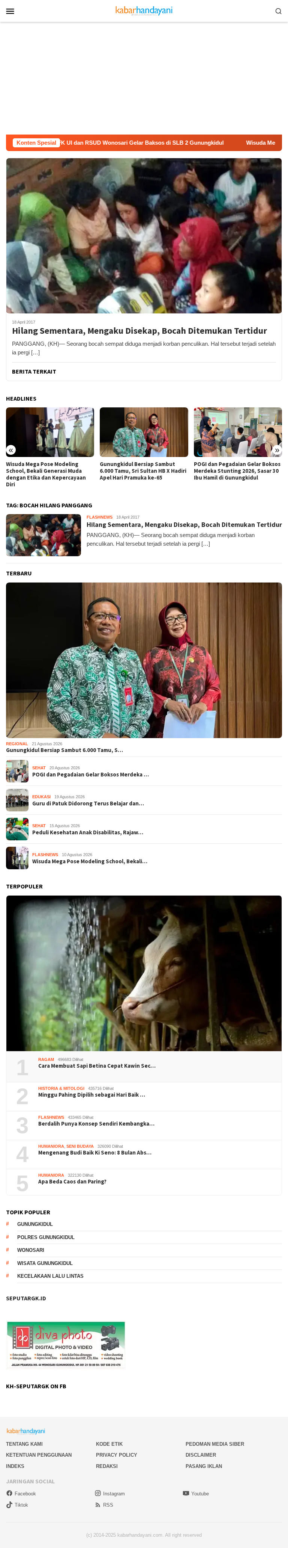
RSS (108, 1505)
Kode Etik (109, 1444)
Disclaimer (201, 1455)
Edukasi (41, 796)
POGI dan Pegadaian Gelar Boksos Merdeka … (90, 774)
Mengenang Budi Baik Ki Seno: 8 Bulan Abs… (95, 1152)
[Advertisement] (144, 78)
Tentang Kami (24, 1444)
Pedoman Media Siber (215, 1444)
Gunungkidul (35, 1224)
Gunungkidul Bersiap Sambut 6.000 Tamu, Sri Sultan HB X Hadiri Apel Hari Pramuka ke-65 (49, 471)
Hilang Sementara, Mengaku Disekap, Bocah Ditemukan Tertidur (139, 330)
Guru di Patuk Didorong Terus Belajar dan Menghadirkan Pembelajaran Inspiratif (232, 471)
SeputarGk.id (26, 1298)
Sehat (39, 768)
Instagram (114, 1494)
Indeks (15, 1466)
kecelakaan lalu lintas (50, 1276)
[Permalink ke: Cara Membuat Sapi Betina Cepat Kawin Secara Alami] (144, 973)
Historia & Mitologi (61, 1088)
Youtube (200, 1494)
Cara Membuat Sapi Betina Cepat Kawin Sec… (97, 1065)
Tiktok (21, 1505)
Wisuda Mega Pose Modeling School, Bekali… (89, 861)
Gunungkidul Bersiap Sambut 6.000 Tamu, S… (64, 750)
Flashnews (99, 517)
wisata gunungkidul (45, 1263)
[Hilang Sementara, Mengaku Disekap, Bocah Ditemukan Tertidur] (144, 235)
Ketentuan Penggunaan (39, 1455)
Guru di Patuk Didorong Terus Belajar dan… (88, 803)
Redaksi (107, 1466)
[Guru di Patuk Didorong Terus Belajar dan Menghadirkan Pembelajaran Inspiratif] (238, 432)
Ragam (46, 1059)
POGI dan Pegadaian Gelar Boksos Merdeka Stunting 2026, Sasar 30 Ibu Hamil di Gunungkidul (143, 471)
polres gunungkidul (46, 1237)
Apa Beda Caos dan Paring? (72, 1181)
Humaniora (51, 1146)
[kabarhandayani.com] (144, 10)
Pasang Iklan (204, 1466)
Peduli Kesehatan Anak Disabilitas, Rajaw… (87, 832)
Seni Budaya (80, 1146)
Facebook (25, 1494)
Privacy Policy (116, 1455)
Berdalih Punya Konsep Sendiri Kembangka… (96, 1123)
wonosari (30, 1250)
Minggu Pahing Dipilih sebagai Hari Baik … (91, 1094)
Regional (17, 743)
